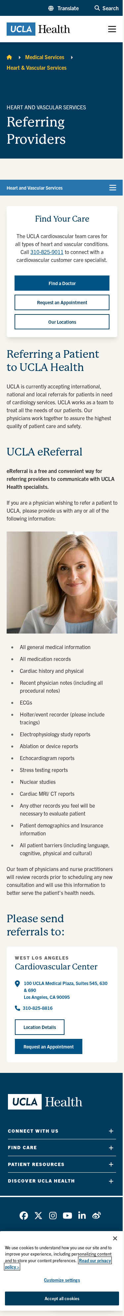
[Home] (9, 57)
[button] (63, 8)
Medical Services (44, 57)
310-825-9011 (46, 251)
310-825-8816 (38, 1008)
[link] (24, 1215)
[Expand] (111, 1131)
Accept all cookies (62, 1298)
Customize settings (62, 1280)
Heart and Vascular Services (34, 188)
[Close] (115, 1238)
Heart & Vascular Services (36, 67)
